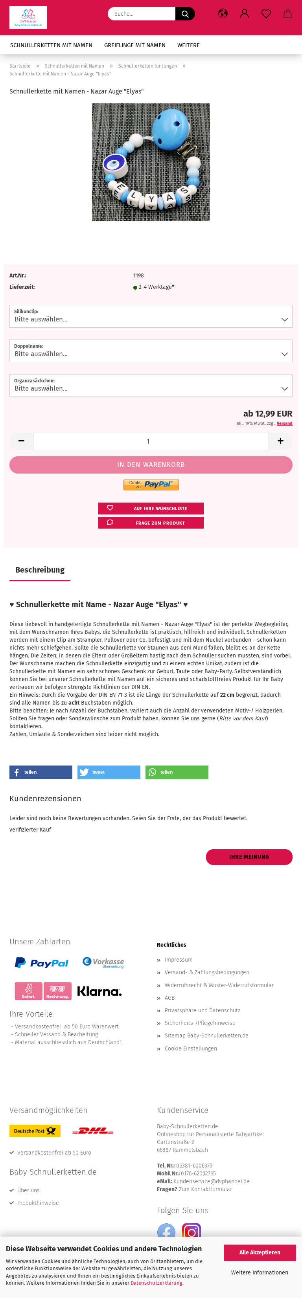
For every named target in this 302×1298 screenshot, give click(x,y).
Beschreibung (39, 570)
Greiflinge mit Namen (135, 45)
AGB (170, 998)
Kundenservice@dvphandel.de (211, 1181)
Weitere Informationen (259, 1272)
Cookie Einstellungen (191, 1048)
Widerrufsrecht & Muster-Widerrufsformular (219, 985)
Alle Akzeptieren (259, 1252)
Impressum (179, 960)
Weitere (188, 45)
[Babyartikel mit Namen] (31, 17)
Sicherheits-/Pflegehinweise (200, 1023)
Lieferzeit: (22, 287)
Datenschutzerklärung (156, 1283)
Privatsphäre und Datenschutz (202, 1010)
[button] (223, 14)
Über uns (28, 1190)
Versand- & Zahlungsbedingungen (207, 972)
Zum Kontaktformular (205, 1189)
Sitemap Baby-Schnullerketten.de (207, 1035)
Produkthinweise (38, 1203)
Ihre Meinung (249, 857)
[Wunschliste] (266, 14)
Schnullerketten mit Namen (51, 45)
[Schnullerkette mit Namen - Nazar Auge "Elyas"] (151, 162)
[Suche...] (185, 13)
